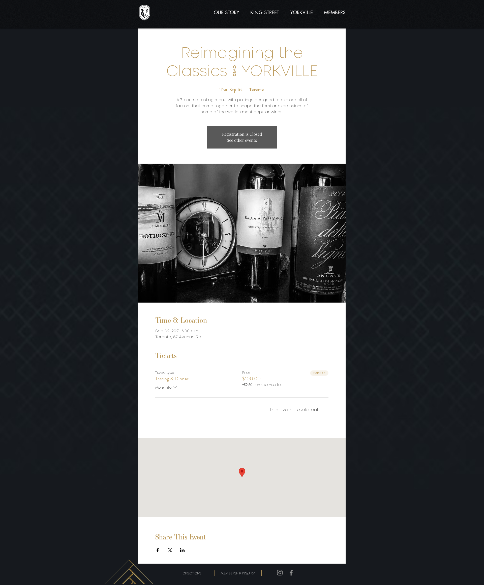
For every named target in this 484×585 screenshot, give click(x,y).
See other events (242, 140)
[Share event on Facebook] (157, 550)
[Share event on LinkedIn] (182, 550)
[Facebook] (291, 572)
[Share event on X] (170, 550)
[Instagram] (280, 572)
